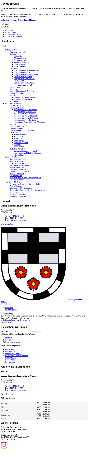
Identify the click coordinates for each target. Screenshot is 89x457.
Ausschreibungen (16, 180)
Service (8, 340)
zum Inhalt (9, 30)
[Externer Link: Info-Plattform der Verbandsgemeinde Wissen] (12, 452)
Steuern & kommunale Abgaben (22, 91)
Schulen (13, 124)
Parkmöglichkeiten (17, 126)
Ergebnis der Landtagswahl (24, 97)
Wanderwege (19, 147)
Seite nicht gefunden (13, 342)
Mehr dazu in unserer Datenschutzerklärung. (18, 20)
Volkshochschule (16, 128)
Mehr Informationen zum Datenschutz (15, 320)
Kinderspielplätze (20, 134)
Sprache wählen (7, 314)
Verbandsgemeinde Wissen (24, 83)
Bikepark (17, 145)
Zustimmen (5, 26)
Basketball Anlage (21, 143)
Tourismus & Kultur (12, 182)
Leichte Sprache (11, 310)
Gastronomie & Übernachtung (21, 188)
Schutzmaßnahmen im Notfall (25, 151)
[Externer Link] (4, 445)
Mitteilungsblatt (16, 101)
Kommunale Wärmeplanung (20, 170)
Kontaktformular (7, 394)
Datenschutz (10, 352)
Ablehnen (5, 24)
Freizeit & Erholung (17, 132)
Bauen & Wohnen (16, 161)
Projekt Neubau (20, 66)
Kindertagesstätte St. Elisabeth (25, 116)
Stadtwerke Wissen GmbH (19, 165)
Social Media (10, 360)
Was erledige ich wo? (18, 52)
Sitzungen (13, 89)
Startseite (8, 338)
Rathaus (13, 54)
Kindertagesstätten (17, 108)
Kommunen (14, 68)
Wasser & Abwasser (17, 167)
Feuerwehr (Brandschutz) (19, 172)
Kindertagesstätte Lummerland (26, 114)
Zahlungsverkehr (20, 60)
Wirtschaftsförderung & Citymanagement (25, 178)
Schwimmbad (19, 139)
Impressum (9, 350)
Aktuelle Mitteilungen (22, 62)
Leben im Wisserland (13, 103)
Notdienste (9, 308)
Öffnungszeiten (20, 58)
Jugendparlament (25, 85)
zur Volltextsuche (11, 32)
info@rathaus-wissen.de (17, 220)
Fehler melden (10, 362)
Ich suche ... (5, 332)
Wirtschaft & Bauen (12, 157)
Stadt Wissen (19, 81)
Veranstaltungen (16, 186)
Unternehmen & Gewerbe (19, 159)
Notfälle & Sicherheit (17, 149)
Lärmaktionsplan (20, 155)
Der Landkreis (15, 87)
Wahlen (12, 95)
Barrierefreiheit (10, 358)
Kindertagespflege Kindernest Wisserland (29, 122)
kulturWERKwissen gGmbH (20, 196)
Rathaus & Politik (11, 50)
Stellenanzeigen (20, 64)
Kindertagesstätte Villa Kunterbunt (27, 120)
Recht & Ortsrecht (16, 93)
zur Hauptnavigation (13, 34)
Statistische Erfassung (13, 354)
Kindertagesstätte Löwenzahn (25, 110)
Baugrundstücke (20, 163)
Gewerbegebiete (16, 176)
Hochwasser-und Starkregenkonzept (27, 153)
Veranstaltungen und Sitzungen (22, 130)
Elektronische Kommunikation (16, 356)
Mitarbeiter (18, 56)
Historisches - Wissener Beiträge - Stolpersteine (27, 190)
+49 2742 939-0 (14, 216)
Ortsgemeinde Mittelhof (23, 77)
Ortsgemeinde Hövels (22, 73)
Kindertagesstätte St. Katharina (26, 118)
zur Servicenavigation (13, 36)
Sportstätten (18, 137)
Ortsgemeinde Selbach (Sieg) (25, 79)
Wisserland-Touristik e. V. (19, 194)
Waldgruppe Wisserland (27, 112)
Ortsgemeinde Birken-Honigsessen (27, 70)
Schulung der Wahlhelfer (23, 99)
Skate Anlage (19, 141)
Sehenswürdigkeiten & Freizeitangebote (25, 184)
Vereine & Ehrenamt (17, 106)
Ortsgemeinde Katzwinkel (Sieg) (26, 75)
